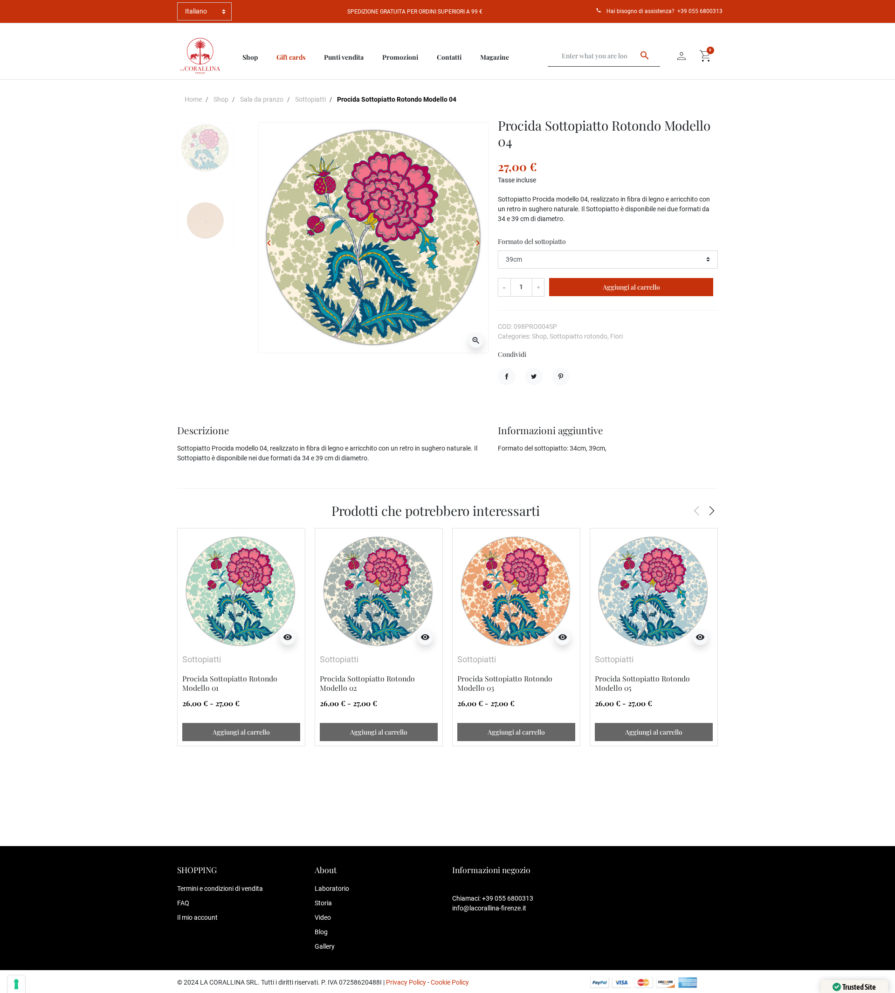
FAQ (183, 903)
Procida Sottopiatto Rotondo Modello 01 (229, 683)
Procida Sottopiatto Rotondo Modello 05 (642, 683)
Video (323, 917)
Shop (220, 99)
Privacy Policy (406, 982)
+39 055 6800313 (700, 11)
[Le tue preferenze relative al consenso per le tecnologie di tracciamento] (16, 984)
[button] (706, 56)
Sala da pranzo (261, 99)
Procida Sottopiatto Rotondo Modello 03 (504, 683)
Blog (321, 932)
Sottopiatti (310, 99)
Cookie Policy (450, 982)
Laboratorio (332, 888)
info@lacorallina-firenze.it (489, 908)
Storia (323, 903)
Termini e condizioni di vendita (220, 888)
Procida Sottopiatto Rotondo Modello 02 (367, 683)
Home (193, 99)
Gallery (325, 946)
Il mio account (197, 917)
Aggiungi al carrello (631, 287)
